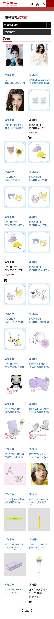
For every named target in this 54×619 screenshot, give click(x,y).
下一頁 (31, 610)
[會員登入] (43, 3)
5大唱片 (10, 4)
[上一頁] (22, 610)
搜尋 (32, 3)
